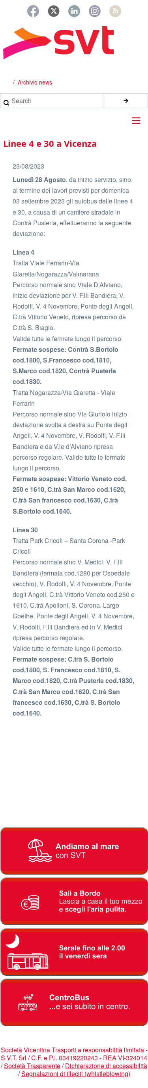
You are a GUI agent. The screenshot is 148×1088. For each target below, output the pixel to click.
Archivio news (35, 82)
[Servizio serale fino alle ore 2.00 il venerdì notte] (74, 952)
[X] (53, 11)
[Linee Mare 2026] (74, 851)
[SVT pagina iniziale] (74, 42)
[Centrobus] (74, 1002)
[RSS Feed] (115, 11)
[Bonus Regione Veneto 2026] (74, 901)
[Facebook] (33, 11)
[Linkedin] (74, 11)
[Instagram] (94, 11)
